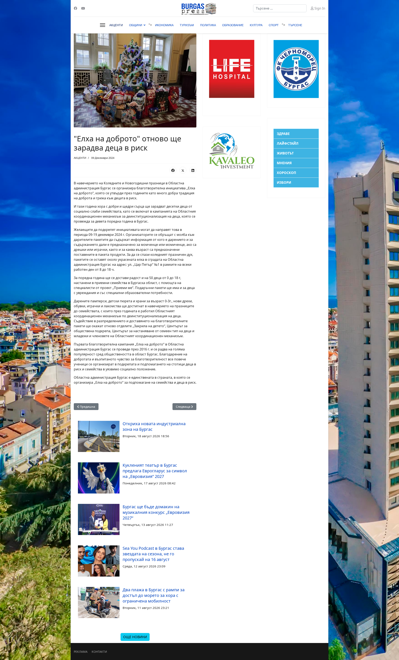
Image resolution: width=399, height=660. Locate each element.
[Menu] (102, 25)
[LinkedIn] (192, 170)
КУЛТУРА (256, 25)
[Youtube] (83, 8)
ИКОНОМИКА (164, 25)
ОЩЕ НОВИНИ (135, 637)
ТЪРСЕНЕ (295, 25)
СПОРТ (274, 25)
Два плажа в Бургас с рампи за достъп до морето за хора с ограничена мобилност (154, 595)
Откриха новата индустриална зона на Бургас (154, 426)
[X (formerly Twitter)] (182, 170)
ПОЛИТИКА (208, 25)
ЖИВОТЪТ (285, 153)
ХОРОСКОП (286, 172)
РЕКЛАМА (80, 652)
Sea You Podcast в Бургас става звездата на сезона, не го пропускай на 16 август (153, 553)
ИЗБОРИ (284, 182)
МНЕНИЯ (284, 163)
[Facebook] (75, 8)
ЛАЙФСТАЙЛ (287, 143)
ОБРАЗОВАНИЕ (233, 25)
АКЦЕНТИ (116, 25)
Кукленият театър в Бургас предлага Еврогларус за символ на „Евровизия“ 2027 (155, 470)
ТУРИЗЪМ (187, 25)
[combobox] (280, 8)
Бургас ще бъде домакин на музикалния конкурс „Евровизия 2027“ (156, 512)
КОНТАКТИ (99, 652)
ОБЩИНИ (135, 25)
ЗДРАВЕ (283, 133)
